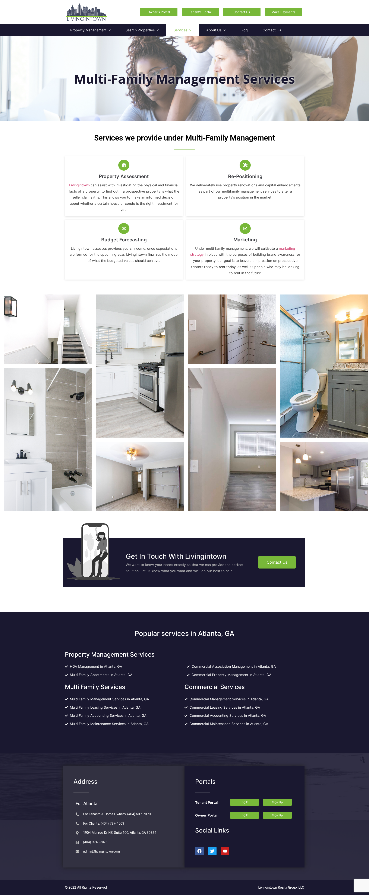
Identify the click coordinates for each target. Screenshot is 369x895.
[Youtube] (225, 851)
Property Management (88, 30)
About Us (213, 30)
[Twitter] (212, 851)
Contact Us (272, 30)
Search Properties (140, 30)
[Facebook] (199, 851)
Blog (244, 30)
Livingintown (79, 185)
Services (180, 30)
